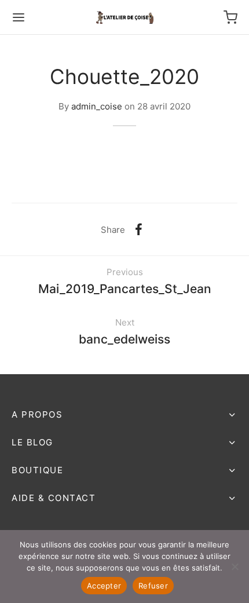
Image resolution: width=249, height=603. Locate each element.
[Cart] (230, 17)
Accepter (104, 585)
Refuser (153, 585)
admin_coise (96, 106)
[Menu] (18, 17)
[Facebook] (138, 229)
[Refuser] (234, 566)
